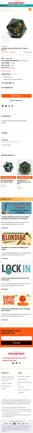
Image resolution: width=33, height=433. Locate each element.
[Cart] (30, 2)
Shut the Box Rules (21, 402)
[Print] (9, 106)
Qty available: (7, 83)
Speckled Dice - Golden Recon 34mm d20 (24, 182)
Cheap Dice (21, 392)
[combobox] (16, 9)
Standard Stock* (8, 77)
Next (31, 174)
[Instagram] (16, 363)
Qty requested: (7, 87)
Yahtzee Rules (9, 403)
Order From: (8, 74)
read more (4, 228)
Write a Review (28, 52)
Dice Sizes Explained (6, 383)
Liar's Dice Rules (13, 400)
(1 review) (12, 52)
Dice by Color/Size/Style (24, 389)
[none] (16, 28)
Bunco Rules (12, 402)
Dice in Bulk (21, 387)
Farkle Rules (5, 400)
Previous (1, 174)
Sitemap (3, 389)
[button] (16, 100)
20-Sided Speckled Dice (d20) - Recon (7, 181)
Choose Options (8, 177)
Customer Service (6, 386)
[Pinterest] (12, 106)
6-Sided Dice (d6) (22, 379)
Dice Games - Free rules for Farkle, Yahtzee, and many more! (7, 378)
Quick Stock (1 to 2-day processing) (13, 79)
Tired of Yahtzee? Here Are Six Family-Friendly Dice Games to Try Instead (15, 217)
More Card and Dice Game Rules (22, 403)
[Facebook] (2, 106)
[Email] (6, 106)
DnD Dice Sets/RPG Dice (24, 376)
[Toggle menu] (2, 2)
